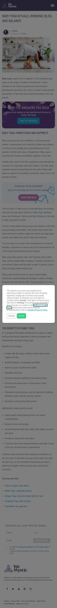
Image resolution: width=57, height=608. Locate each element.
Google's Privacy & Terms (37, 310)
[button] (12, 315)
